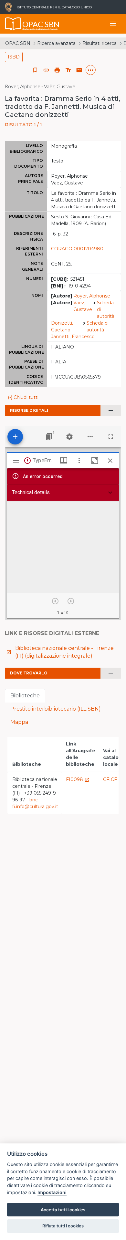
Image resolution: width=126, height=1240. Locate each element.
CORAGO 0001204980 (77, 249)
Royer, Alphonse (91, 296)
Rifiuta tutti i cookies (63, 1225)
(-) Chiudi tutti (23, 397)
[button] (46, 70)
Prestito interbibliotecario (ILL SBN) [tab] (55, 709)
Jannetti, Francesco (73, 336)
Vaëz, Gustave (82, 306)
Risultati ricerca (99, 43)
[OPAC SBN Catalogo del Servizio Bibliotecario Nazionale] (13, 24)
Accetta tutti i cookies (63, 1209)
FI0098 (77, 779)
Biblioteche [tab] (25, 696)
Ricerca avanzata (56, 43)
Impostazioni (52, 1192)
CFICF (113, 779)
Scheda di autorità (105, 309)
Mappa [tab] (19, 722)
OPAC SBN (17, 43)
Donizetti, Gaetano (62, 326)
